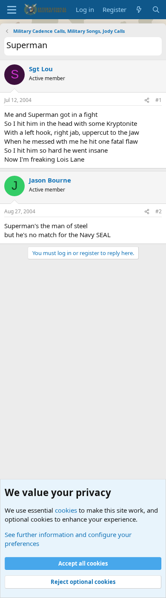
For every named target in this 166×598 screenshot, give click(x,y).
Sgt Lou (41, 68)
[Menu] (12, 9)
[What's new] (139, 9)
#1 (158, 100)
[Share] (146, 100)
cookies (66, 510)
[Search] (156, 9)
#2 (158, 211)
